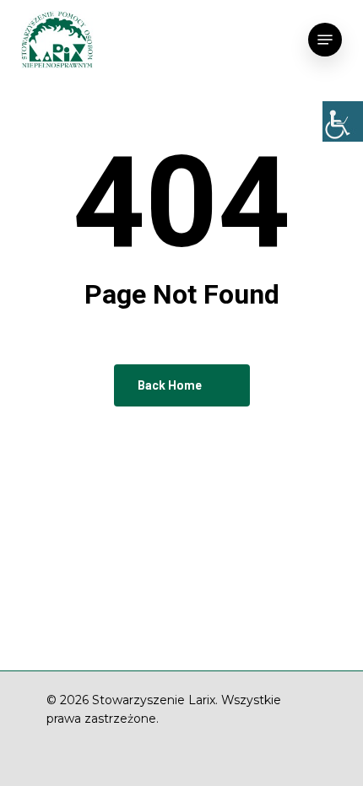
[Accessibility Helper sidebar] (342, 121)
